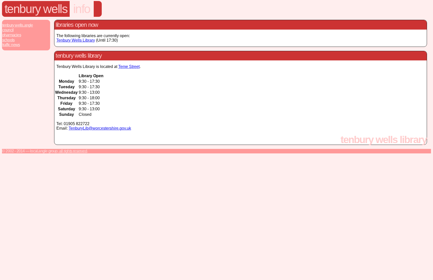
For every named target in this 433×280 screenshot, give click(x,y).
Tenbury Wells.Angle (17, 25)
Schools (8, 40)
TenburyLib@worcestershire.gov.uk (100, 128)
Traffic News (11, 45)
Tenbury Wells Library (75, 40)
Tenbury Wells (36, 9)
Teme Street (129, 66)
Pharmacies (11, 35)
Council (8, 30)
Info (81, 9)
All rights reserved (73, 151)
